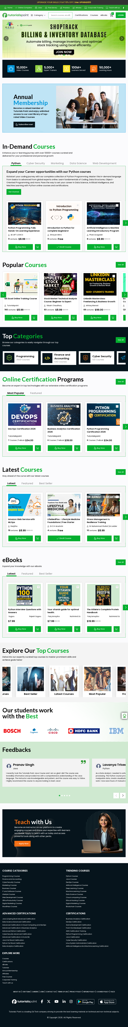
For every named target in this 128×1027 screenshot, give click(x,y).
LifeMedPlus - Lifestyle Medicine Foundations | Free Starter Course (64, 522)
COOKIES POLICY (102, 992)
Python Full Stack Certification (13, 943)
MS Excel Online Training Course (20, 298)
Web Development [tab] (104, 163)
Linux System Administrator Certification (81, 943)
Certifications (81, 15)
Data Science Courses (74, 894)
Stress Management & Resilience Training (98, 521)
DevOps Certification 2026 (22, 428)
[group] (20, 357)
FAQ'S (113, 992)
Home (9, 8)
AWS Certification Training (76, 931)
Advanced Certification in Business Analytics (19, 928)
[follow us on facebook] (42, 1002)
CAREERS (35, 992)
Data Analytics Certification (12, 946)
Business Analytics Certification (78, 919)
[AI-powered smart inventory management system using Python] (64, 39)
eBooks (103, 15)
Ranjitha (14, 526)
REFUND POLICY (89, 992)
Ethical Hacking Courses (75, 900)
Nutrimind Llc (75, 616)
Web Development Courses (12, 897)
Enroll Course (65, 247)
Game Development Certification (78, 925)
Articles (78, 8)
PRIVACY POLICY (76, 992)
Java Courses (71, 879)
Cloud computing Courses (76, 897)
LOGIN (121, 15)
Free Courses (7, 977)
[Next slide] (125, 295)
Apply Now (23, 843)
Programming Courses (11, 876)
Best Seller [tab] (45, 483)
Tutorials (5, 968)
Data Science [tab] (78, 163)
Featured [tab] (36, 393)
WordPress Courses (9, 906)
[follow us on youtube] (56, 1002)
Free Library (51, 8)
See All (121, 264)
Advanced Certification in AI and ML (16, 937)
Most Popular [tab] (15, 393)
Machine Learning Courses (76, 891)
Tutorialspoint (13, 305)
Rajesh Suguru (35, 616)
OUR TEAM (26, 992)
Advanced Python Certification (14, 931)
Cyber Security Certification (76, 940)
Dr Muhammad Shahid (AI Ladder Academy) (103, 526)
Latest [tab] (11, 483)
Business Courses (9, 888)
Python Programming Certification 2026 (98, 430)
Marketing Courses (9, 885)
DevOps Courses (72, 882)
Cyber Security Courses (11, 882)
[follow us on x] (48, 1002)
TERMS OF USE (63, 992)
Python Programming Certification (79, 934)
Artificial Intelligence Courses (77, 885)
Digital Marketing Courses (12, 903)
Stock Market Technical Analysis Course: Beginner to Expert (60, 300)
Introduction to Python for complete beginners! (61, 229)
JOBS (42, 992)
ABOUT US (17, 992)
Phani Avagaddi (95, 235)
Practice (65, 8)
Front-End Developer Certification (78, 928)
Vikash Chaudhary (54, 305)
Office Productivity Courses (12, 900)
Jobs (39, 8)
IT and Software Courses (11, 891)
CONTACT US (51, 992)
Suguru (11, 616)
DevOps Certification (74, 922)
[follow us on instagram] (71, 1002)
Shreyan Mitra (56, 235)
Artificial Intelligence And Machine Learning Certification (87, 946)
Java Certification (73, 937)
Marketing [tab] (57, 163)
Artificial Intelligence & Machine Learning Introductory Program (103, 229)
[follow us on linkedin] (64, 1002)
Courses (94, 15)
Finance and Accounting (12, 879)
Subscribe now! (25, 124)
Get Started (13, 192)
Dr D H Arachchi (56, 526)
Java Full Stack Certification (13, 940)
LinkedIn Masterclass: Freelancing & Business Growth (99, 300)
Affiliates (5, 974)
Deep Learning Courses (75, 888)
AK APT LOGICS (17, 235)
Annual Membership (10, 971)
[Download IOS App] (107, 1001)
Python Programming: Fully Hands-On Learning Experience (24, 229)
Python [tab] (16, 163)
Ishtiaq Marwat (92, 305)
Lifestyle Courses (8, 894)
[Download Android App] (85, 1001)
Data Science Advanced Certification (16, 922)
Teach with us (113, 8)
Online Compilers (24, 8)
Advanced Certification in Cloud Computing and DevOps (24, 925)
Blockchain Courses (73, 906)
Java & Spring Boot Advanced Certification (18, 919)
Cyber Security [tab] (35, 163)
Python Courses (72, 876)
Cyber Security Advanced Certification (17, 934)
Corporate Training (94, 8)
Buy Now (22, 247)
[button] (6, 38)
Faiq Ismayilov (54, 616)
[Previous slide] (3, 295)
